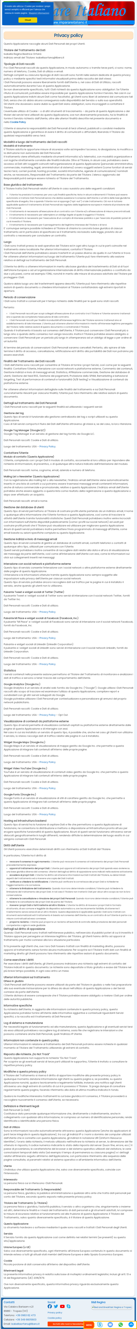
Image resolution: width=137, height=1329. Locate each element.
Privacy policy (55, 1312)
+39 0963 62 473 (26, 1315)
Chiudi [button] (28, 20)
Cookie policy (55, 1317)
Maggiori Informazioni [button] (39, 13)
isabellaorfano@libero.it (25, 1324)
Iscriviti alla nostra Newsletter (68, 1324)
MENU (89, 1325)
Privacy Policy (47, 446)
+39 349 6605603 (25, 1319)
